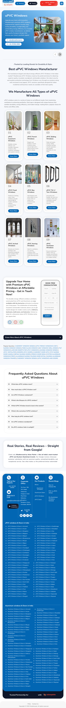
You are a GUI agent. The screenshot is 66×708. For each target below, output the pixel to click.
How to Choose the (52, 486)
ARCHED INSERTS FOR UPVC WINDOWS (25, 350)
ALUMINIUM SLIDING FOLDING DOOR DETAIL (31, 356)
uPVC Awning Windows (32, 245)
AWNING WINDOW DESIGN (49, 350)
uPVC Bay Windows (30, 191)
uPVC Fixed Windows (12, 191)
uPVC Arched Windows (13, 245)
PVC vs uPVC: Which (53, 492)
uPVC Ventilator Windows (50, 246)
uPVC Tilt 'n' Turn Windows (51, 191)
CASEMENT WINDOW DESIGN (25, 346)
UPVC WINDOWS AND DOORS (48, 358)
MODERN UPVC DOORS (24, 352)
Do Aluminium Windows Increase (53, 499)
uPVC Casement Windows (11, 139)
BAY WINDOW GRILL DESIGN (48, 348)
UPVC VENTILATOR (9, 352)
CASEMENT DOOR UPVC (41, 352)
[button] (61, 3)
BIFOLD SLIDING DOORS (22, 354)
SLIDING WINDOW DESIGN (12, 348)
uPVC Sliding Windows (51, 138)
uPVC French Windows (32, 138)
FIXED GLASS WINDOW (30, 348)
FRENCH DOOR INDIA (38, 354)
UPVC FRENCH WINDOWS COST (46, 346)
